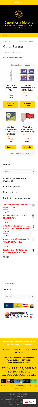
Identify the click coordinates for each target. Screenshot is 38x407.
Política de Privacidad (18, 394)
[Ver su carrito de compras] (34, 35)
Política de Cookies (18, 396)
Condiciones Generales (14, 402)
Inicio (5, 42)
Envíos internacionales (18, 405)
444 (27, 139)
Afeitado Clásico (15, 42)
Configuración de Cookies (12, 399)
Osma (10, 95)
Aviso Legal (30, 399)
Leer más (10, 147)
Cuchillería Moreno (19, 22)
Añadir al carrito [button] (10, 104)
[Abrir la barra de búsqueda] (36, 35)
